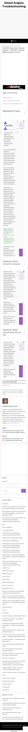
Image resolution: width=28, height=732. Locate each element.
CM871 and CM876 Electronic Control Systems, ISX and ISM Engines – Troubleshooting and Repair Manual (12, 563)
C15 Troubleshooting (7, 530)
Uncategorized (6, 687)
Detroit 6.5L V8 (6, 576)
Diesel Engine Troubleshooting (19, 725)
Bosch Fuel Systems (7, 527)
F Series (4, 610)
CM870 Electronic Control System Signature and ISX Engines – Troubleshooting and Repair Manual (13, 556)
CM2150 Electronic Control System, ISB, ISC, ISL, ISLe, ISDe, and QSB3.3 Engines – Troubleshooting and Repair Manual (13, 545)
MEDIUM (21, 126)
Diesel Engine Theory (7, 588)
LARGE (22, 128)
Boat (3, 524)
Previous (21, 309)
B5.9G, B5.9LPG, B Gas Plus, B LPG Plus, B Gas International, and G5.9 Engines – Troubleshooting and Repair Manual (13, 519)
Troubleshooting (6, 684)
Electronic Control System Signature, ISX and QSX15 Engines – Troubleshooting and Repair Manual (13, 602)
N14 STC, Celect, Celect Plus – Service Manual (13, 672)
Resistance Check (7, 97)
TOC (24, 112)
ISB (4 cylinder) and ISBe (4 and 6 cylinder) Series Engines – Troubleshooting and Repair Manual (13, 625)
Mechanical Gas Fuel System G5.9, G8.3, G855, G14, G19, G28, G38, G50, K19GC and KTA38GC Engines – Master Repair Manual (13, 662)
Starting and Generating (8, 681)
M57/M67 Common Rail (8, 658)
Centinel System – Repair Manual (10, 540)
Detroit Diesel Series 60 (8, 582)
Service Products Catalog (8, 678)
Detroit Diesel (5, 579)
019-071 (5, 235)
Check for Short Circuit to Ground (11, 100)
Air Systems (5, 503)
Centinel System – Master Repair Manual (12, 537)
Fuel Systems (5, 613)
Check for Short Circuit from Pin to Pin (12, 103)
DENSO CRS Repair (7, 573)
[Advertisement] (14, 24)
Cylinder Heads (6, 568)
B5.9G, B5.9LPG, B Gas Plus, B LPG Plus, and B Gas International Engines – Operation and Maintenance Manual (13, 513)
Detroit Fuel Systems (7, 585)
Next (21, 253)
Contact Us (5, 481)
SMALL (21, 125)
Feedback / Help (6, 385)
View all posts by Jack (13, 423)
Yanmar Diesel (5, 690)
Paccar (4, 675)
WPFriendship (13, 727)
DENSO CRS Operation (8, 570)
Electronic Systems (7, 607)
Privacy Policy (14, 731)
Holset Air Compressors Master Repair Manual (13, 616)
